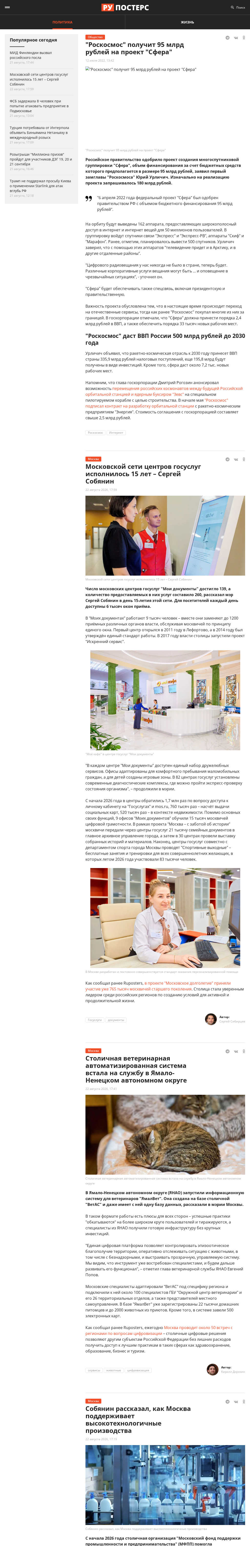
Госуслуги (95, 1020)
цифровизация (138, 1370)
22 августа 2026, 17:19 (101, 1439)
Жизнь (187, 22)
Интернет (116, 432)
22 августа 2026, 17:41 (101, 1089)
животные (113, 1370)
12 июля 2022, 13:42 (99, 60)
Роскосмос (95, 432)
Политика (62, 22)
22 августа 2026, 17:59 (101, 490)
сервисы (94, 1370)
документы (116, 1020)
